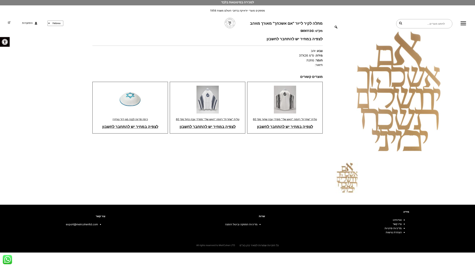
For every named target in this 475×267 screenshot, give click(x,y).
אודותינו (397, 219)
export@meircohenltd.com (82, 224)
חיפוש (400, 23)
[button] (5, 42)
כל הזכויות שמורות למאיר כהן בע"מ (259, 245)
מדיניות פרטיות (393, 228)
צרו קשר (397, 223)
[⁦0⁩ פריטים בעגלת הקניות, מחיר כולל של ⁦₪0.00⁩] (9, 22)
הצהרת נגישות (394, 232)
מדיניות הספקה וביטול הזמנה (241, 224)
